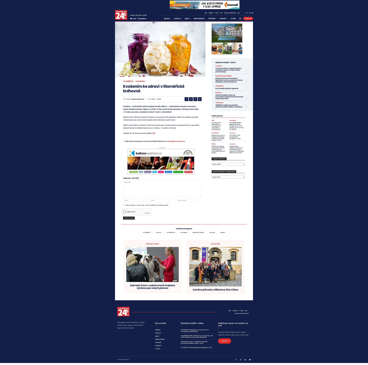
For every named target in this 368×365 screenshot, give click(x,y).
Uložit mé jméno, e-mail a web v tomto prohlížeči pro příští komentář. (146, 205)
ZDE (153, 133)
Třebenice (219, 102)
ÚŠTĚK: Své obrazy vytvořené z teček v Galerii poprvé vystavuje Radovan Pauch (218, 149)
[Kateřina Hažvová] (124, 99)
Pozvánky (140, 81)
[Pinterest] (195, 99)
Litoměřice (128, 81)
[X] (191, 99)
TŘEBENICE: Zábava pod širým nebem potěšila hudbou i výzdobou (228, 106)
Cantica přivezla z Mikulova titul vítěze (215, 289)
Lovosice (218, 66)
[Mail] (250, 13)
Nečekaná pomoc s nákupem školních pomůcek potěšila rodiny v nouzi (218, 137)
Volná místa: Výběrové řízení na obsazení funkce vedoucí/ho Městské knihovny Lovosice (236, 149)
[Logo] (121, 15)
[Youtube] (252, 13)
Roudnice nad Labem (223, 76)
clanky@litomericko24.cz (176, 141)
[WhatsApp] (200, 99)
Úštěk (213, 144)
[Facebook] (245, 13)
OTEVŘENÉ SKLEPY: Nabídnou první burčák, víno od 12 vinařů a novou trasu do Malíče (236, 126)
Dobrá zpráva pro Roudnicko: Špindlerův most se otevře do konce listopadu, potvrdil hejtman (229, 80)
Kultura (218, 92)
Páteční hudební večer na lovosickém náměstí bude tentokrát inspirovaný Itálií (229, 97)
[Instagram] (247, 13)
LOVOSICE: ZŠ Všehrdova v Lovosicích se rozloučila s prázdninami (216, 126)
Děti (213, 120)
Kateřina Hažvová (137, 99)
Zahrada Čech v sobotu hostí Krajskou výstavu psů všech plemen (152, 287)
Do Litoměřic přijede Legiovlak (226, 88)
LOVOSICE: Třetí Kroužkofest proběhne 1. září (234, 136)
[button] (238, 13)
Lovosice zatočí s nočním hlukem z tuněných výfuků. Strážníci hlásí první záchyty (228, 70)
